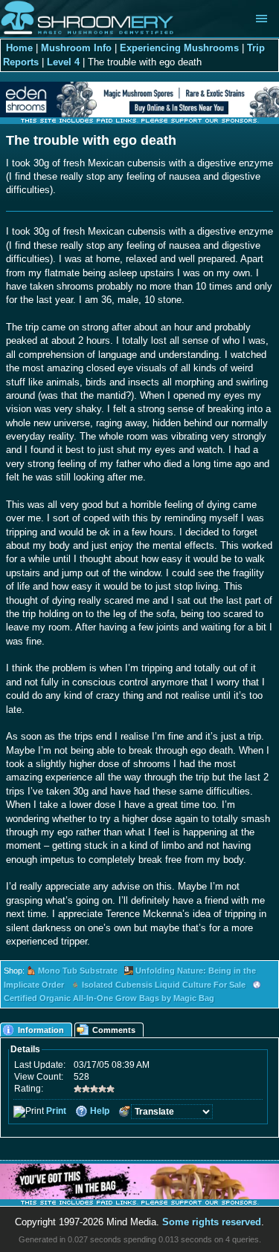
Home (19, 47)
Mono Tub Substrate (78, 970)
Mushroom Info (76, 47)
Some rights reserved (211, 1221)
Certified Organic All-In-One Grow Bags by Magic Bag (109, 998)
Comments (113, 1030)
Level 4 (63, 62)
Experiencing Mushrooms (179, 47)
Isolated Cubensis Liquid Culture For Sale (164, 984)
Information (41, 1030)
